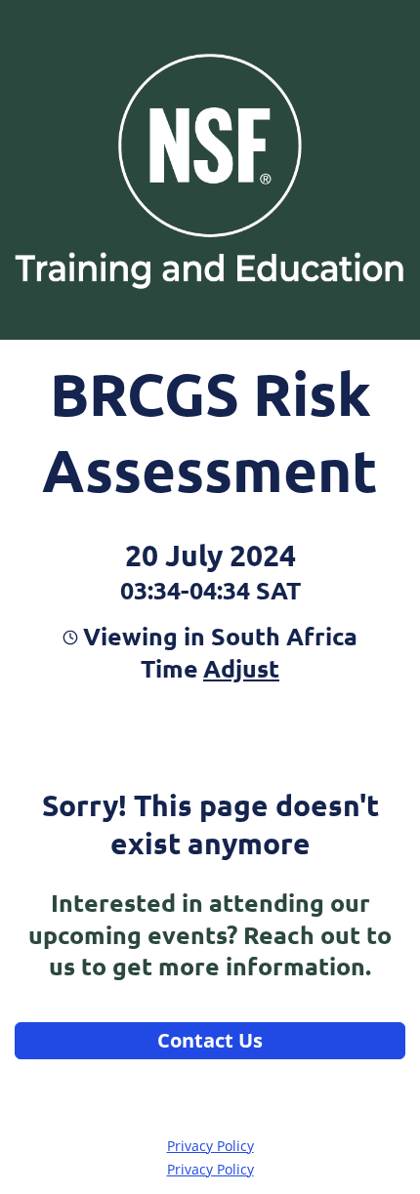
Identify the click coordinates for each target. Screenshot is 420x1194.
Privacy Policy (210, 1145)
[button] (238, 667)
